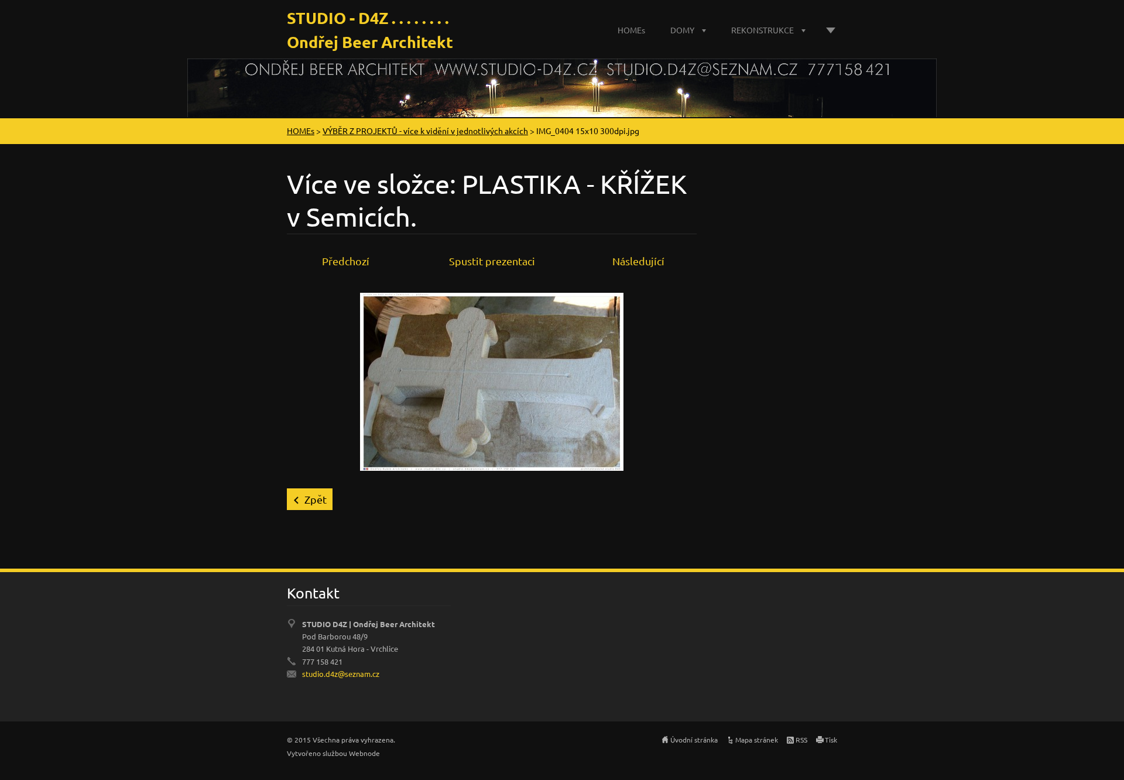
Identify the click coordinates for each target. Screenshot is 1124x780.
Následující (638, 261)
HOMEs (631, 30)
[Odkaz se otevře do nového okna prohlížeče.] (491, 380)
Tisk (831, 739)
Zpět (315, 499)
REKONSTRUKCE (762, 30)
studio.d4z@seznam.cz (340, 674)
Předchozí (345, 261)
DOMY (682, 30)
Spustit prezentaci (492, 261)
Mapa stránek (756, 739)
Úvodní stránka (694, 739)
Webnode (364, 753)
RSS (801, 739)
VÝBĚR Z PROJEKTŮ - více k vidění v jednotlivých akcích (425, 130)
